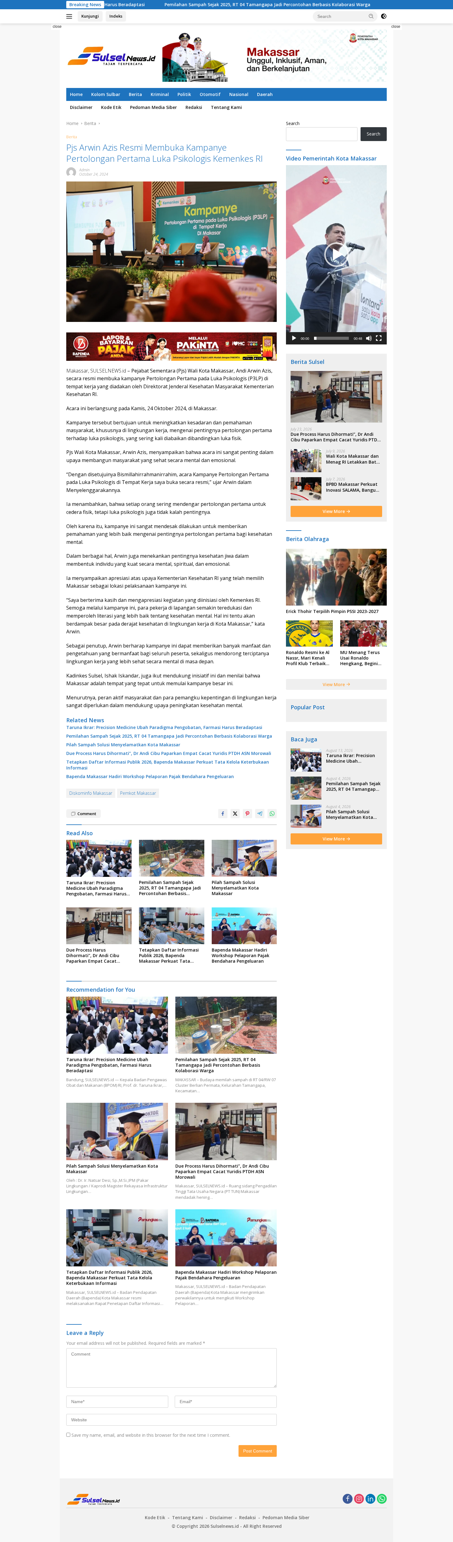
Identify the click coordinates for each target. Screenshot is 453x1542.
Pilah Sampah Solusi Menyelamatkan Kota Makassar (372, 4)
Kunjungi (90, 16)
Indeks (115, 16)
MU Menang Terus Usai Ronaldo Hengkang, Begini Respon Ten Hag (360, 658)
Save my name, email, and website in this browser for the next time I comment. (150, 1435)
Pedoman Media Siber (153, 107)
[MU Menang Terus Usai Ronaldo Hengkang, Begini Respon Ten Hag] (363, 633)
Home (76, 94)
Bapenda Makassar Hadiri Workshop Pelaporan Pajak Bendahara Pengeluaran (150, 776)
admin (84, 170)
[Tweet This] (235, 813)
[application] (336, 254)
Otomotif (210, 94)
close (57, 26)
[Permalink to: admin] (71, 171)
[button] (371, 16)
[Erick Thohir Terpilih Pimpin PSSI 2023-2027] (336, 577)
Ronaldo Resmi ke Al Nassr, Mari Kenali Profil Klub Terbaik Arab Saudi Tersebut (308, 658)
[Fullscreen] (379, 338)
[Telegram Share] (259, 813)
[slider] (331, 338)
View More (334, 511)
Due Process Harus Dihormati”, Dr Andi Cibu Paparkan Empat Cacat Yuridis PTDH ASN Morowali (168, 753)
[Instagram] (359, 1499)
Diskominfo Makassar (90, 793)
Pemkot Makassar (138, 793)
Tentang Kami (226, 107)
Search (293, 123)
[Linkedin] (370, 1499)
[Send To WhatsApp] (272, 813)
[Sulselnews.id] (112, 55)
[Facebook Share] (222, 813)
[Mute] (369, 338)
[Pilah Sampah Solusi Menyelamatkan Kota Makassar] (244, 858)
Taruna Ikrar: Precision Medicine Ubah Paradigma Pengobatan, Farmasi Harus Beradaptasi (164, 727)
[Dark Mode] (384, 16)
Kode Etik (111, 107)
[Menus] (70, 16)
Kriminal (160, 94)
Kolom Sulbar (105, 94)
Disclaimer (81, 107)
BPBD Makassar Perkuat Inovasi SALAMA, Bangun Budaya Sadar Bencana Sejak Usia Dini (352, 487)
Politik (184, 94)
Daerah (265, 94)
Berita (135, 94)
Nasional (238, 94)
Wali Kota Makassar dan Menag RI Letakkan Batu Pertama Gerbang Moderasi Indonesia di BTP (352, 459)
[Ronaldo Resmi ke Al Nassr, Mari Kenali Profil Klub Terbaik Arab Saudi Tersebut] (309, 633)
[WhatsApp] (382, 1499)
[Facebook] (348, 1499)
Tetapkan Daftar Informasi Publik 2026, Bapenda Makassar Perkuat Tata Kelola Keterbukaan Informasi (167, 764)
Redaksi (194, 107)
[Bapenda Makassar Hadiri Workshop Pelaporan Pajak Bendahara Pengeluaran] (244, 925)
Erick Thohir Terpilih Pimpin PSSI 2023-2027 (332, 611)
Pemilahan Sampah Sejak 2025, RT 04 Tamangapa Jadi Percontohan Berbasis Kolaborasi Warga (193, 4)
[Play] (294, 338)
